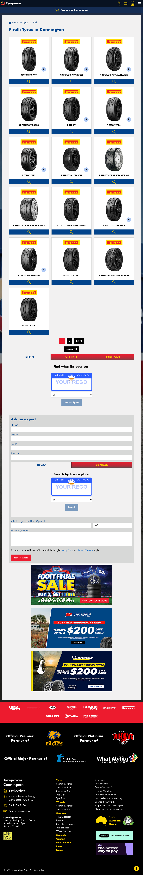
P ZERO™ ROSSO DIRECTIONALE (114, 275)
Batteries (60, 820)
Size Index (100, 780)
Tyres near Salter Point (105, 794)
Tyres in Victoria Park (105, 787)
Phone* (14, 434)
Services (61, 813)
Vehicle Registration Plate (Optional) (28, 521)
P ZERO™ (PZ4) (114, 125)
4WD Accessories (64, 816)
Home (14, 22)
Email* (14, 444)
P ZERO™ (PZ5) (29, 175)
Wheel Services (63, 831)
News (59, 850)
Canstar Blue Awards (105, 801)
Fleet (59, 846)
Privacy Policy (66, 550)
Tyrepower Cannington (74, 9)
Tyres (59, 780)
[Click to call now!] (118, 3)
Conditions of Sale (37, 870)
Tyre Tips (60, 798)
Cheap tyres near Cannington (108, 809)
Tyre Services (62, 827)
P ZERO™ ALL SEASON (71, 175)
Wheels (60, 802)
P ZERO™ (71, 125)
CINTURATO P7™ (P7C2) (71, 75)
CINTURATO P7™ (29, 75)
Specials (61, 835)
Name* (14, 425)
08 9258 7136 (17, 805)
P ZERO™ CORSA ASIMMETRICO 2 (29, 225)
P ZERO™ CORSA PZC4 (114, 225)
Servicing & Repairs (65, 824)
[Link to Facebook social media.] (136, 868)
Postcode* (16, 453)
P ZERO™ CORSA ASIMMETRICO (114, 175)
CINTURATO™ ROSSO (29, 125)
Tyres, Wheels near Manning (108, 798)
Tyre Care (60, 794)
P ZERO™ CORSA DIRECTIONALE (71, 225)
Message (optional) (20, 530)
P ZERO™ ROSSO (71, 275)
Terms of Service (85, 550)
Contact (60, 838)
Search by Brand (64, 791)
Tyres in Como (101, 783)
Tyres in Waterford (103, 790)
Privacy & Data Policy (19, 870)
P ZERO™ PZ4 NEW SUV (29, 275)
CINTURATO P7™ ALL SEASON (114, 75)
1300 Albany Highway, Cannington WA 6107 (22, 798)
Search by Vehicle (64, 783)
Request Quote (21, 558)
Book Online (63, 842)
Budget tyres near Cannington (109, 805)
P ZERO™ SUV (28, 326)
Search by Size (63, 787)
